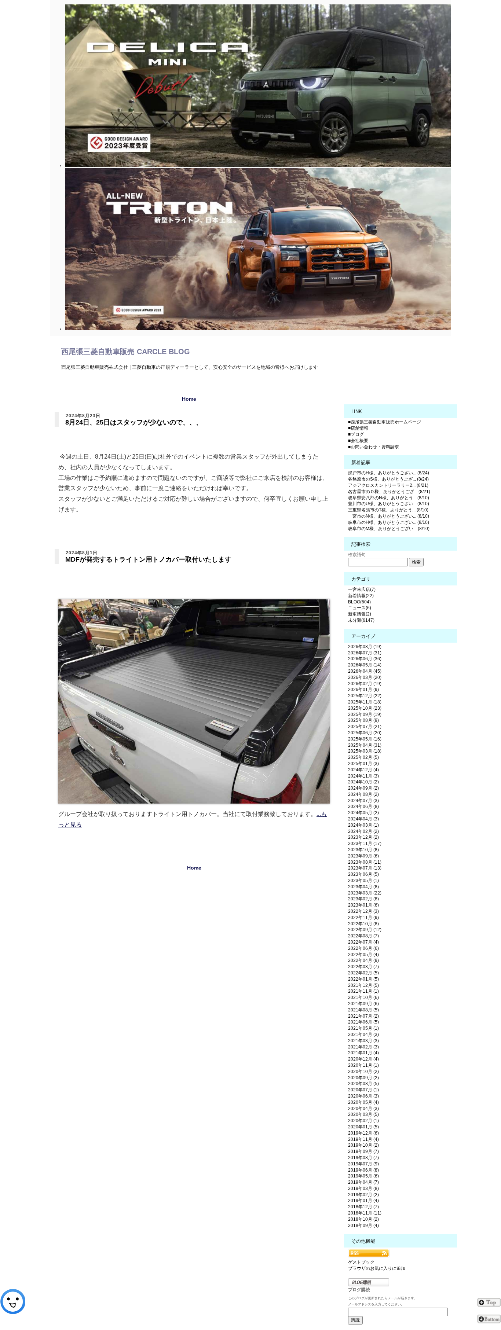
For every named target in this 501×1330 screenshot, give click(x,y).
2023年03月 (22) (364, 893)
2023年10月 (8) (363, 849)
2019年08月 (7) (363, 1157)
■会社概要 (358, 440)
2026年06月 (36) (364, 658)
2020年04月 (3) (363, 1108)
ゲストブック (361, 1262)
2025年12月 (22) (364, 695)
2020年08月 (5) (363, 1083)
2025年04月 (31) (364, 745)
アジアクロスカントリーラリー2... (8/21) (388, 485)
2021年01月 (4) (363, 1052)
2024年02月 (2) (363, 831)
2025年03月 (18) (364, 751)
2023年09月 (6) (363, 856)
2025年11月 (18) (364, 702)
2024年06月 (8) (363, 806)
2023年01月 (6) (363, 905)
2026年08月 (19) (364, 646)
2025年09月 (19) (364, 714)
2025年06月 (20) (364, 732)
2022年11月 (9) (363, 917)
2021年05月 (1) (363, 1028)
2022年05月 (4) (363, 954)
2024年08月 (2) (363, 794)
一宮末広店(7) (362, 589)
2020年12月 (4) (363, 1059)
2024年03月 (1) (363, 825)
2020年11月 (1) (363, 1065)
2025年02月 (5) (363, 757)
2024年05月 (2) (363, 812)
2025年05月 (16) (364, 739)
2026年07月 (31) (364, 652)
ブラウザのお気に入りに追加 (376, 1268)
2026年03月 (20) (364, 677)
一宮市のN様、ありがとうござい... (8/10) (388, 516)
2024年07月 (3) (363, 800)
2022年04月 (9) (363, 960)
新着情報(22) (361, 595)
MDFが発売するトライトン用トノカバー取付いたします (148, 559)
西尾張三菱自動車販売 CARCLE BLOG (125, 352)
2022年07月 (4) (363, 942)
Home (189, 399)
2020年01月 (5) (363, 1126)
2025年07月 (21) (364, 726)
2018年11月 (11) (364, 1213)
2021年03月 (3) (363, 1040)
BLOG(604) (359, 602)
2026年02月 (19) (364, 683)
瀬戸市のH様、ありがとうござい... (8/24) (388, 472)
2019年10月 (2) (363, 1145)
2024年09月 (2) (363, 788)
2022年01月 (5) (363, 979)
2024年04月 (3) (363, 819)
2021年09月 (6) (363, 1003)
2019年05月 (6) (363, 1176)
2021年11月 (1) (363, 991)
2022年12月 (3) (363, 911)
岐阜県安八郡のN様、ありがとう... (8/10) (388, 497)
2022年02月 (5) (363, 973)
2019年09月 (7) (363, 1151)
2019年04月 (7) (363, 1182)
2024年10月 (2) (363, 782)
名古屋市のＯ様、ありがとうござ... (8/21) (389, 491)
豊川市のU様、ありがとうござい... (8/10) (388, 503)
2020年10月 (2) (363, 1071)
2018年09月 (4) (363, 1225)
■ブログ (356, 434)
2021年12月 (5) (363, 985)
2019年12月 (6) (363, 1133)
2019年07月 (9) (363, 1163)
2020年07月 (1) (363, 1089)
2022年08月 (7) (363, 935)
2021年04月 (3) (363, 1034)
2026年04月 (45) (364, 671)
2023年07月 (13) (364, 868)
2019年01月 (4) (363, 1200)
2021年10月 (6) (363, 997)
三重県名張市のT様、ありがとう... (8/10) (388, 509)
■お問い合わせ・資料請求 (373, 446)
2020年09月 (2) (363, 1077)
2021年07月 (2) (363, 1016)
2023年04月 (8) (363, 886)
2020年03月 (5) (363, 1114)
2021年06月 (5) (363, 1022)
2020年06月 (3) (363, 1096)
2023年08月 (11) (364, 862)
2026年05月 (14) (364, 665)
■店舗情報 (358, 428)
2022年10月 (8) (363, 923)
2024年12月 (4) (363, 769)
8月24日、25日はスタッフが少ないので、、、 (133, 422)
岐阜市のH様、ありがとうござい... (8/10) (388, 522)
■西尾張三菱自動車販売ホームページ (384, 422)
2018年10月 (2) (363, 1219)
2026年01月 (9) (363, 689)
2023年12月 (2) (363, 837)
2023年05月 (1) (363, 880)
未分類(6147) (361, 620)
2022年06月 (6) (363, 948)
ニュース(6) (359, 607)
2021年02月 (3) (363, 1047)
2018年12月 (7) (363, 1206)
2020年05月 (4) (363, 1102)
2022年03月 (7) (363, 966)
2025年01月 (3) (363, 763)
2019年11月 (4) (363, 1139)
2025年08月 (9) (363, 720)
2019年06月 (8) (363, 1170)
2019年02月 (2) (363, 1194)
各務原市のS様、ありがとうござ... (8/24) (388, 479)
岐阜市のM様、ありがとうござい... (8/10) (388, 528)
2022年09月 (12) (364, 929)
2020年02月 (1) (363, 1120)
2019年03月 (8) (363, 1188)
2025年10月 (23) (364, 708)
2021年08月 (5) (363, 1010)
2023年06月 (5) (363, 874)
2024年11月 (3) (363, 776)
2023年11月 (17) (364, 843)
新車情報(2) (359, 614)
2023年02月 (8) (363, 898)
